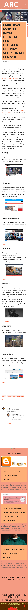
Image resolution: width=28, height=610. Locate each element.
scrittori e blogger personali (10, 78)
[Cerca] (26, 4)
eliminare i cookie (12, 609)
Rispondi (9, 423)
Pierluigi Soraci (15, 414)
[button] (2, 65)
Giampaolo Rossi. (11, 408)
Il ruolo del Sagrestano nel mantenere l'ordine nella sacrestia (14, 553)
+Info (12, 607)
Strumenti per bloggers (18, 396)
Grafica (4, 396)
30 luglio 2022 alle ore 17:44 (17, 415)
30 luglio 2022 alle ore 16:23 (13, 409)
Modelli (9, 396)
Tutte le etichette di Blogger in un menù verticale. (11, 475)
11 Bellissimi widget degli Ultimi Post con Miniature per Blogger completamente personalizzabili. (14, 514)
